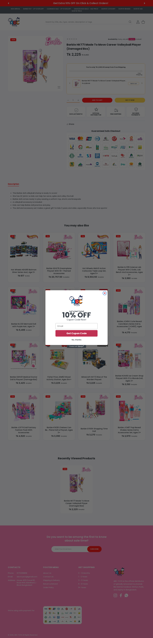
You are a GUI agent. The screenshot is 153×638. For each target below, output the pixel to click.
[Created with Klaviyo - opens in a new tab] (76, 346)
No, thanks (76, 339)
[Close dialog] (105, 293)
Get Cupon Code (76, 333)
